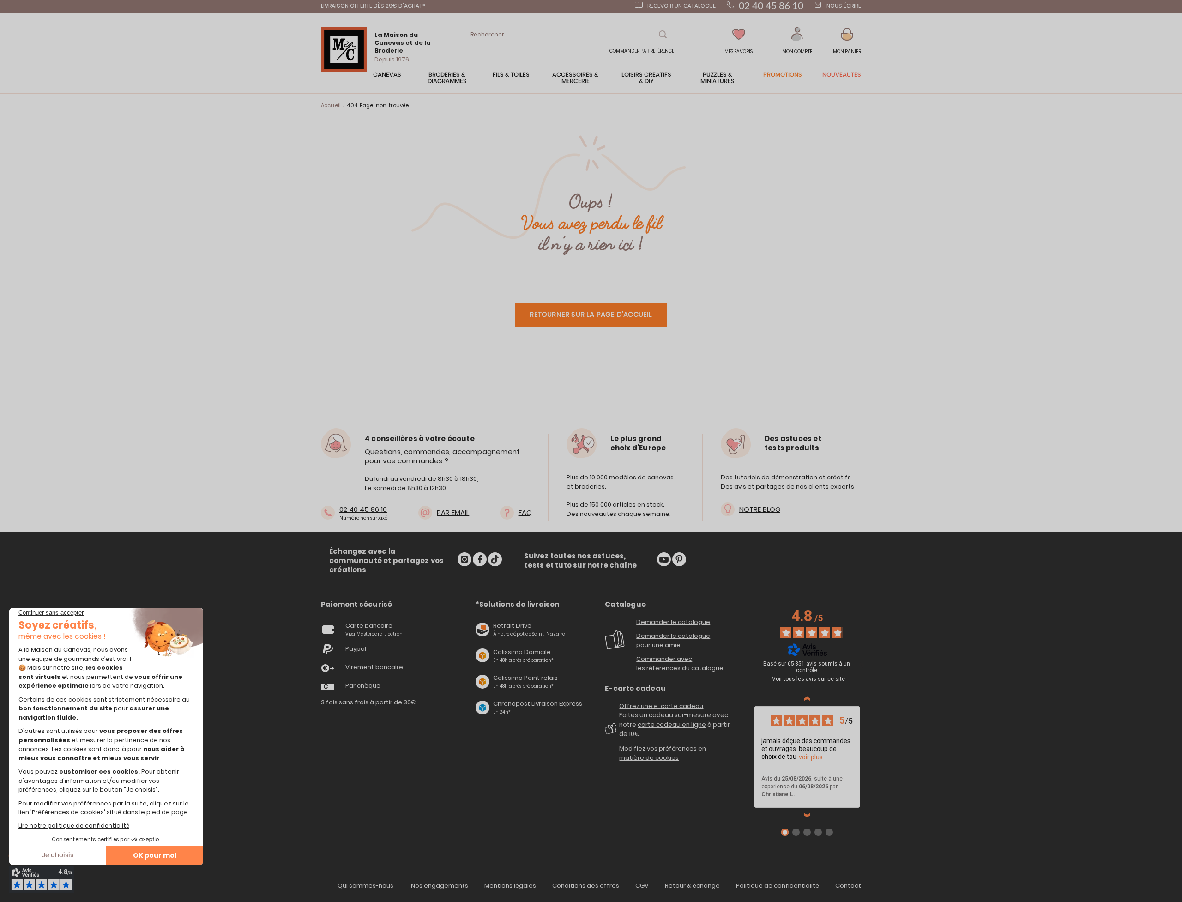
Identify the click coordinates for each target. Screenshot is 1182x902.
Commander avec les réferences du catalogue (680, 663)
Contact (848, 885)
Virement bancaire (374, 667)
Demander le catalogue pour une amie (673, 640)
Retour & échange (692, 885)
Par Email (453, 512)
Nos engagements (439, 885)
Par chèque (362, 685)
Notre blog (759, 509)
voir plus (811, 757)
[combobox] (567, 34)
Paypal (355, 648)
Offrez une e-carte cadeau (661, 706)
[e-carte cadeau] (612, 732)
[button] (797, 41)
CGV (642, 885)
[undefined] (861, 665)
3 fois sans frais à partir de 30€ (368, 702)
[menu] (591, 82)
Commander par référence (641, 51)
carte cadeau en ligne (672, 724)
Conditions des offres (585, 885)
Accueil (331, 105)
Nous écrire (843, 6)
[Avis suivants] (807, 815)
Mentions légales (510, 885)
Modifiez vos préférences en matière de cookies (662, 753)
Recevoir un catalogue (681, 6)
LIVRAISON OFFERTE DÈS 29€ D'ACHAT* (373, 6)
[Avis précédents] (807, 698)
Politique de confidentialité (777, 885)
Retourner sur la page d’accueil (591, 314)
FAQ (525, 512)
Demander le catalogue (673, 621)
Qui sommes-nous (365, 885)
